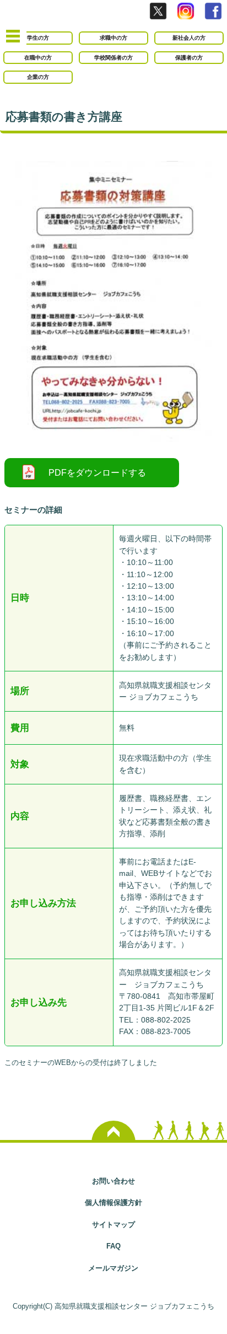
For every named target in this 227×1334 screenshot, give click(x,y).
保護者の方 (189, 58)
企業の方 (38, 77)
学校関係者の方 (113, 58)
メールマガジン (113, 1268)
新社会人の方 (189, 38)
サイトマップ (113, 1224)
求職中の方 (113, 38)
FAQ (113, 1246)
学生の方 (38, 38)
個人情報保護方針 (113, 1202)
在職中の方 (38, 58)
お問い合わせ (113, 1181)
